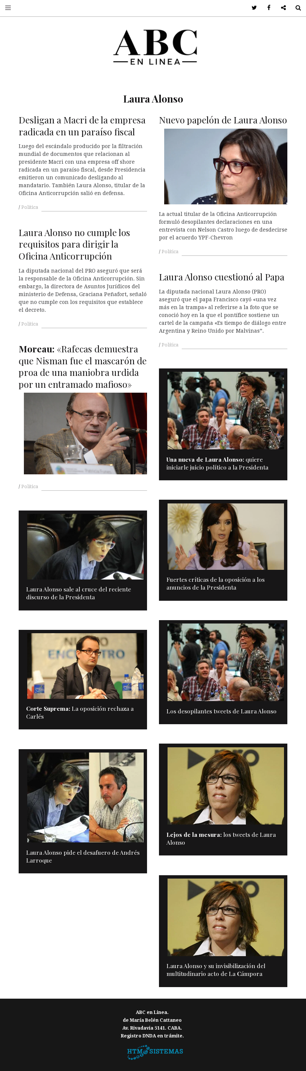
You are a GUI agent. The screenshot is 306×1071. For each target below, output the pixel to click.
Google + (280, 8)
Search (295, 8)
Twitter (251, 8)
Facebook (266, 8)
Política (29, 207)
